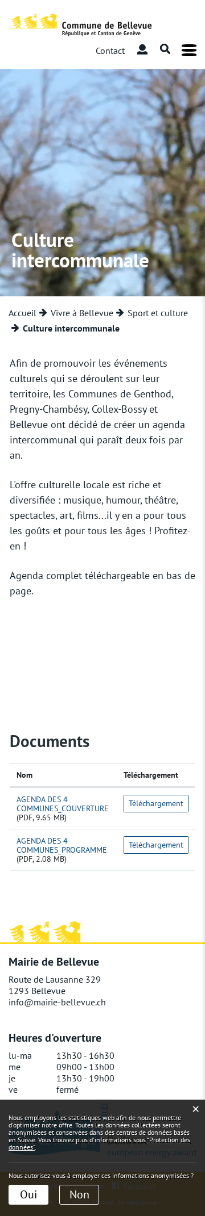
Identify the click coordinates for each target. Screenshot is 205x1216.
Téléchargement (151, 775)
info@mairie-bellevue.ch (57, 1002)
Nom (24, 775)
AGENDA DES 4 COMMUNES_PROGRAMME (62, 845)
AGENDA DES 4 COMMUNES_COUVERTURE (63, 804)
